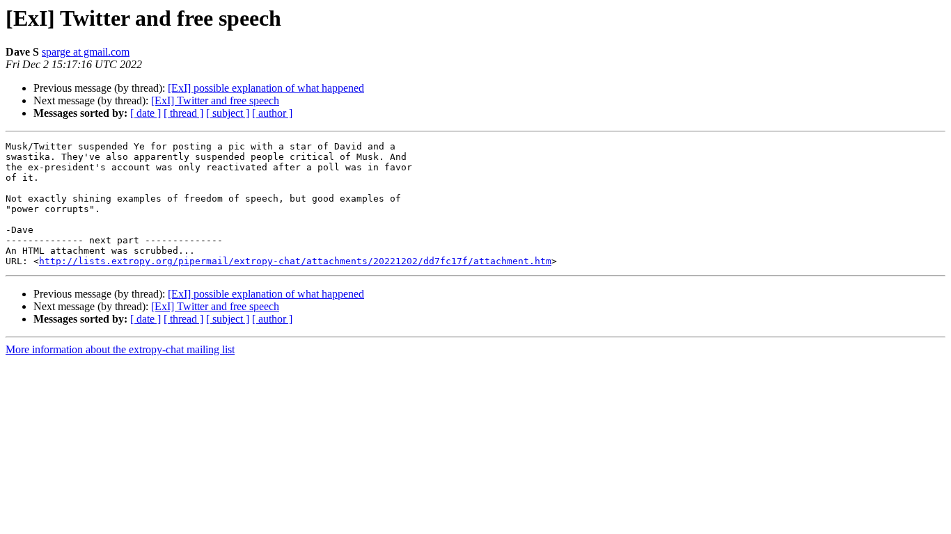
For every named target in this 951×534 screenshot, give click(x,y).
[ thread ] (183, 113)
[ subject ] (227, 113)
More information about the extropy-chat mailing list (120, 349)
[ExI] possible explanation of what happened (266, 88)
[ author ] (272, 113)
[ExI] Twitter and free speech (215, 100)
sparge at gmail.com (85, 52)
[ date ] (145, 113)
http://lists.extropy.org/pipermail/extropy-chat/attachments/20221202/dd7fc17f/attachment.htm (295, 261)
